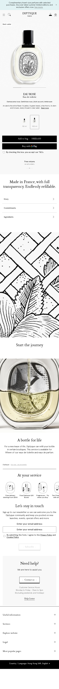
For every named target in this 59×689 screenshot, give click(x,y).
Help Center (29, 599)
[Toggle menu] (3, 15)
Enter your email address (29, 524)
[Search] (9, 15)
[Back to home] (29, 14)
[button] (29, 663)
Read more (45, 108)
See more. (38, 7)
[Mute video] (55, 235)
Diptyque (6, 465)
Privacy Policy (46, 535)
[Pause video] (29, 284)
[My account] (50, 15)
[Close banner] (56, 5)
